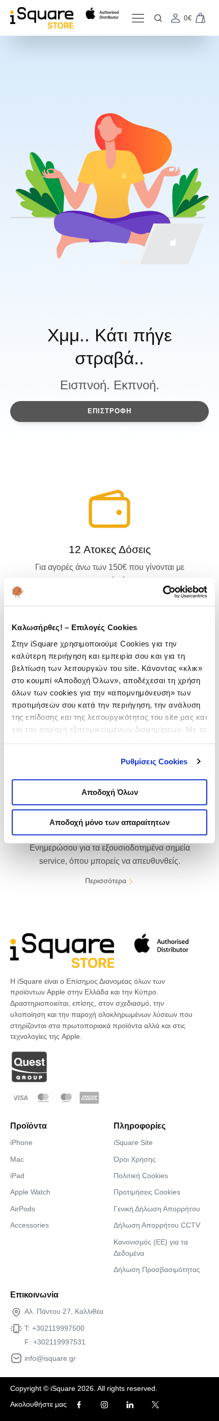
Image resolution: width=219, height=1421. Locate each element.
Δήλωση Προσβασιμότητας (157, 1269)
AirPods (22, 1209)
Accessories (29, 1225)
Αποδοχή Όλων (109, 792)
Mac (17, 1159)
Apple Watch (30, 1192)
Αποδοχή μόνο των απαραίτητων (109, 822)
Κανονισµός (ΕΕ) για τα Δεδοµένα (151, 1247)
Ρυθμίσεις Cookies (154, 761)
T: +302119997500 (54, 1328)
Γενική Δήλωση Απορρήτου (157, 1209)
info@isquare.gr (50, 1358)
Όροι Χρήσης (135, 1159)
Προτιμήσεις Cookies (147, 1192)
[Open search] (158, 18)
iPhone (21, 1142)
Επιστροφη (109, 411)
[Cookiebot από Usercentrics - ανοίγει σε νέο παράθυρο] (162, 592)
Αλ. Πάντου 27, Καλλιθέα (63, 1311)
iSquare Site (133, 1142)
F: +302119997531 (55, 1342)
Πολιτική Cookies (141, 1175)
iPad (17, 1175)
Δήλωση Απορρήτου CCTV (157, 1225)
